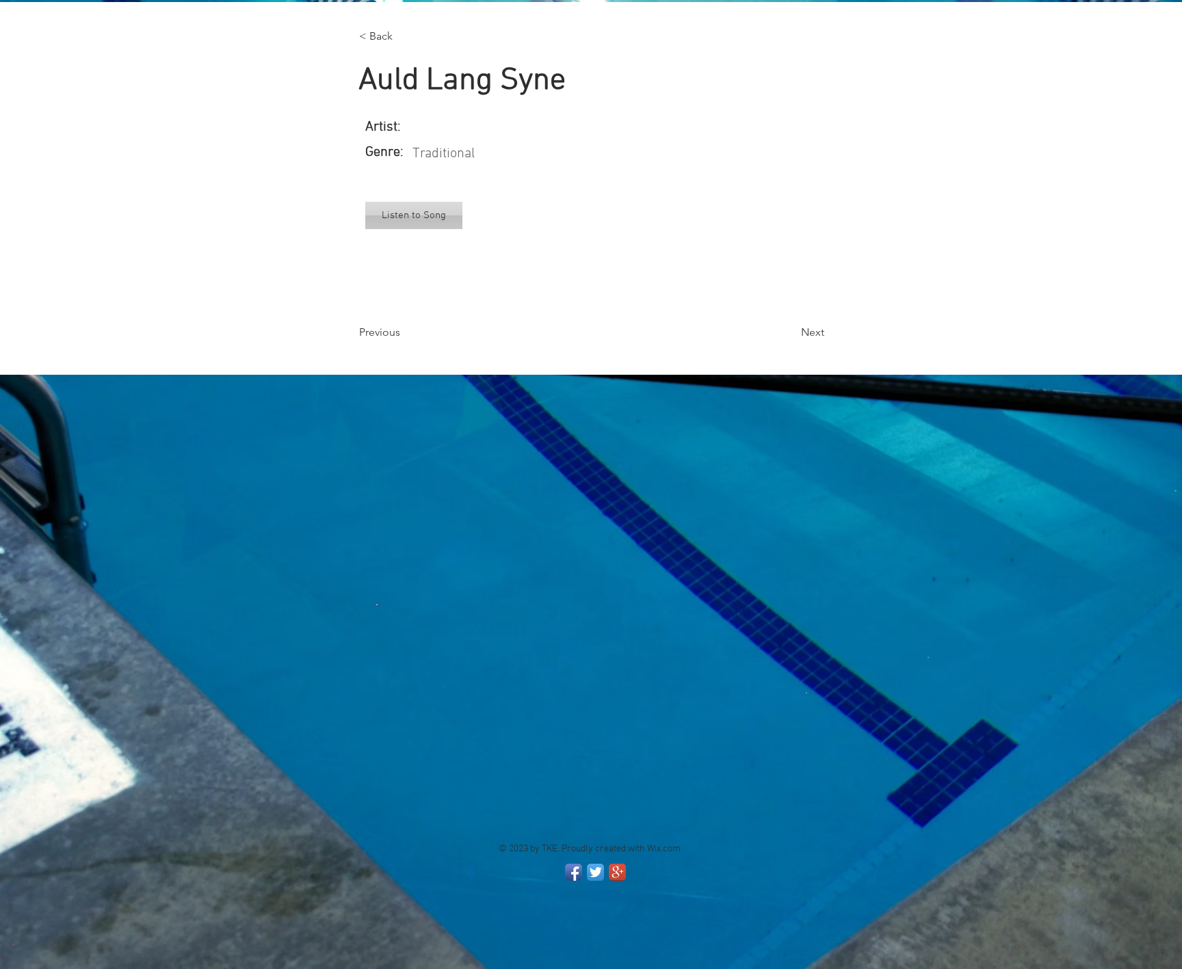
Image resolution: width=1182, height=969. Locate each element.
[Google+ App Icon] (617, 872)
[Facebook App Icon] (573, 872)
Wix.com (664, 849)
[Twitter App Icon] (595, 872)
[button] (404, 36)
